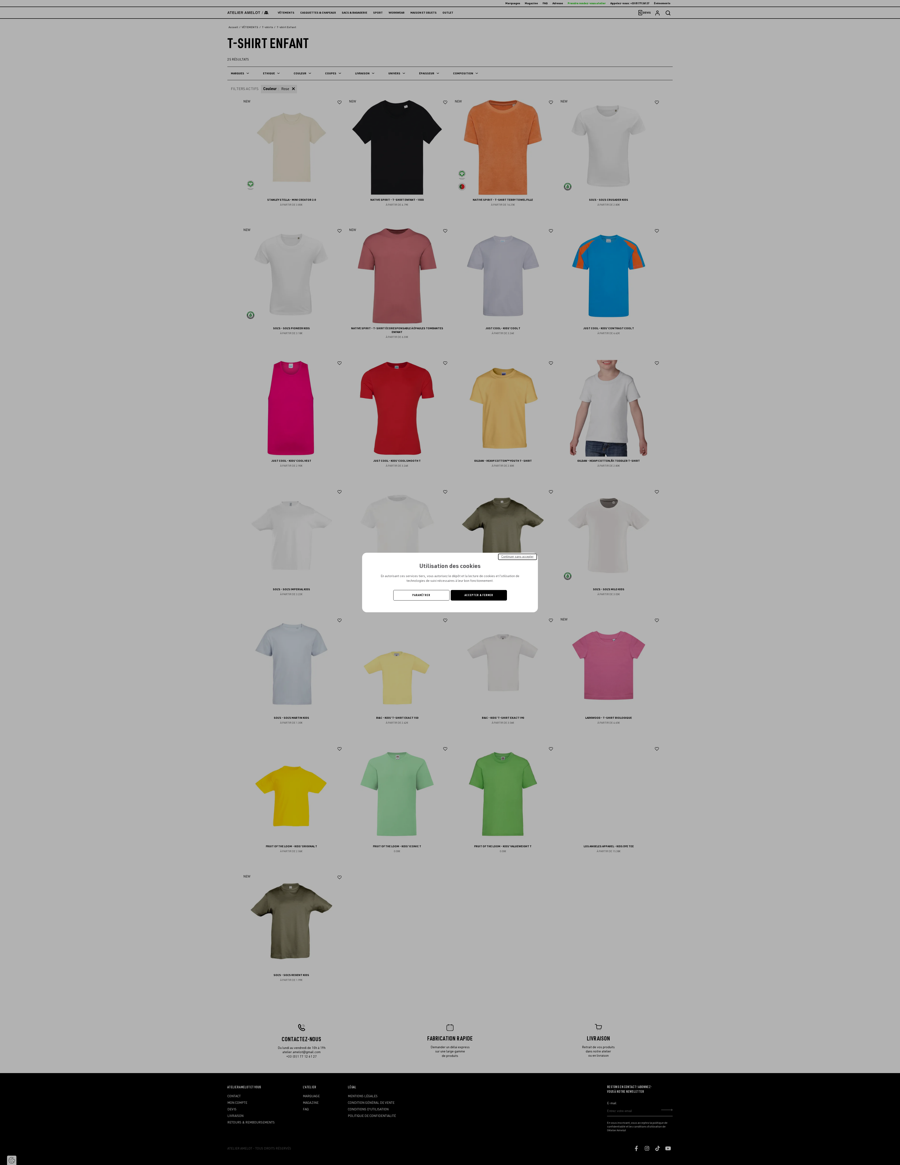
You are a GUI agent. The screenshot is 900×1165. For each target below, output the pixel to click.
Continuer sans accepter (517, 557)
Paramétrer (421, 595)
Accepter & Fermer (479, 595)
